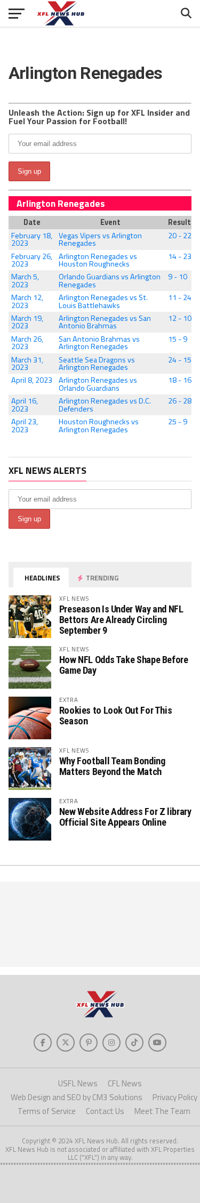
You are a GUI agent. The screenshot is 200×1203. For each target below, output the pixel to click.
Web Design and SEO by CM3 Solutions (76, 1097)
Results (179, 222)
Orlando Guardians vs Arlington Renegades (110, 280)
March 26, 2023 (27, 342)
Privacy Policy (175, 1097)
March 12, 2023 (27, 301)
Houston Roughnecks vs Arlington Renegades (99, 425)
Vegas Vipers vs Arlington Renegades (100, 239)
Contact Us (105, 1111)
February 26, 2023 (31, 260)
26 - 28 (179, 401)
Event (110, 222)
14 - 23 (179, 256)
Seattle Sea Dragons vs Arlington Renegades (97, 363)
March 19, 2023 (27, 322)
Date (32, 222)
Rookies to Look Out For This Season (115, 715)
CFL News (125, 1083)
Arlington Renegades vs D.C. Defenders (105, 404)
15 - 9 (177, 339)
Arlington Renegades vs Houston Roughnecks (98, 260)
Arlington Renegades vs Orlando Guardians (98, 383)
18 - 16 (179, 380)
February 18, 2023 (31, 239)
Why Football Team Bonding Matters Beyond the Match (112, 766)
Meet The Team (162, 1111)
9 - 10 (177, 276)
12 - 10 (179, 318)
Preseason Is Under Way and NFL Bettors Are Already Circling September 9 (121, 619)
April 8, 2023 (31, 380)
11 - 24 (179, 297)
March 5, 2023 (25, 280)
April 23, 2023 (24, 425)
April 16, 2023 (24, 404)
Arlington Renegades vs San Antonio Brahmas (105, 322)
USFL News (78, 1083)
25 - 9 (177, 421)
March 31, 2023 (27, 363)
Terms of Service (47, 1111)
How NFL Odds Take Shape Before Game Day (123, 665)
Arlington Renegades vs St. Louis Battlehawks (103, 301)
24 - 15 (179, 360)
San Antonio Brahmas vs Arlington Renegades (99, 342)
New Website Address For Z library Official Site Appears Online (125, 817)
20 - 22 (179, 235)
